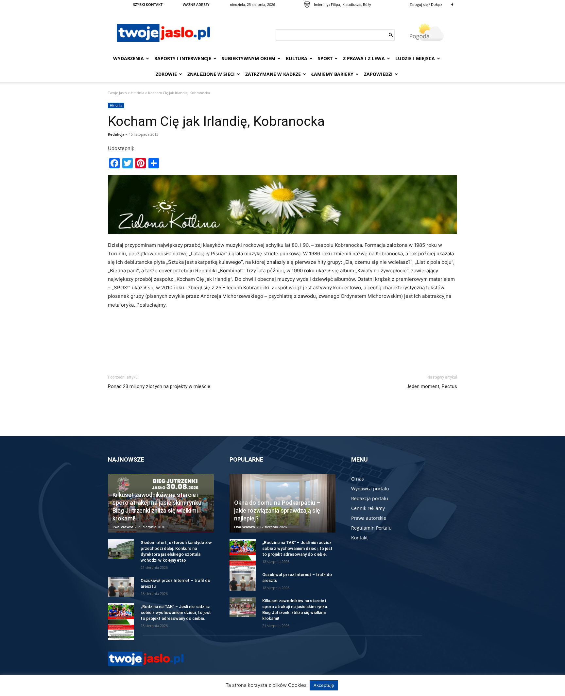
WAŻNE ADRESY (196, 4)
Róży (367, 4)
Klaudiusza (351, 4)
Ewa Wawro (122, 526)
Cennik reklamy (368, 508)
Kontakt (359, 538)
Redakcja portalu (369, 498)
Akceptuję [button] (324, 685)
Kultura (296, 58)
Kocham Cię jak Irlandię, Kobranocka (216, 121)
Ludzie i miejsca (415, 58)
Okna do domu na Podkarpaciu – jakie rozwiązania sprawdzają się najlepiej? (277, 510)
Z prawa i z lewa (364, 58)
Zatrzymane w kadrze (273, 74)
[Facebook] (452, 4)
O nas (357, 479)
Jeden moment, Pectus (431, 386)
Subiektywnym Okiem (248, 58)
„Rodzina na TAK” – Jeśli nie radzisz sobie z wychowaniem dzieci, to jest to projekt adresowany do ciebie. (176, 612)
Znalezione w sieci (211, 74)
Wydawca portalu (370, 488)
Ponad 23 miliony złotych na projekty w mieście (159, 386)
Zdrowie (166, 74)
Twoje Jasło (117, 92)
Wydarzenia (128, 58)
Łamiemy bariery (332, 74)
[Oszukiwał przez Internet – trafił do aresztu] (121, 587)
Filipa (335, 4)
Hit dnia (137, 92)
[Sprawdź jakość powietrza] (307, 4)
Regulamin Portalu (371, 528)
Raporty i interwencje (182, 58)
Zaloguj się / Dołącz (426, 4)
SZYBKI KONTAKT (148, 4)
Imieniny (321, 4)
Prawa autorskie (368, 518)
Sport (325, 58)
